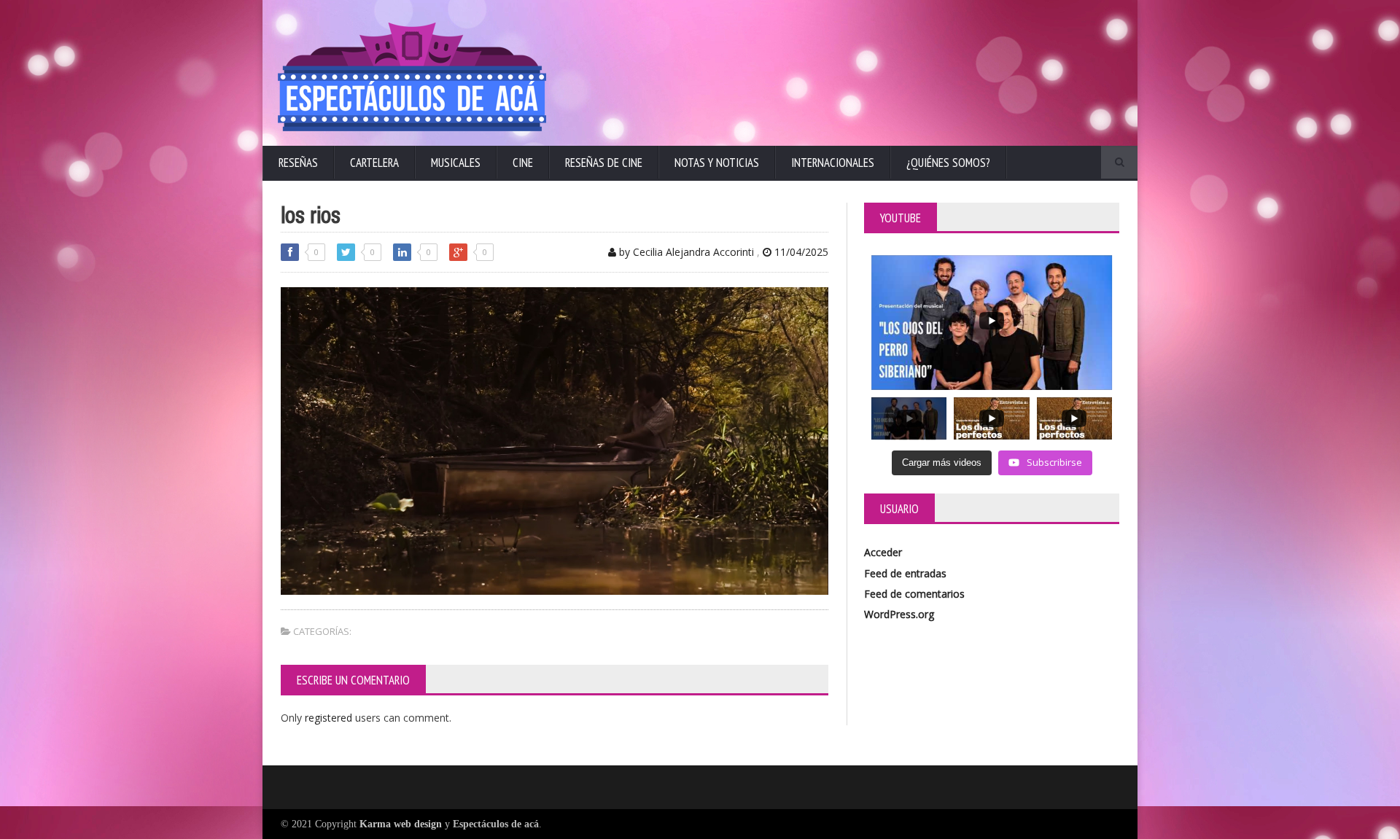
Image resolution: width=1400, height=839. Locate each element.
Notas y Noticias (716, 163)
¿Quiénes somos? (948, 163)
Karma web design (400, 824)
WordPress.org (899, 614)
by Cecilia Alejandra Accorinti (685, 252)
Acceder (883, 552)
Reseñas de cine (603, 163)
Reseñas (298, 163)
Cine (523, 163)
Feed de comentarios (914, 594)
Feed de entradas (905, 573)
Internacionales (832, 163)
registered (330, 718)
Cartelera (374, 163)
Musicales (456, 163)
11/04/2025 (799, 252)
